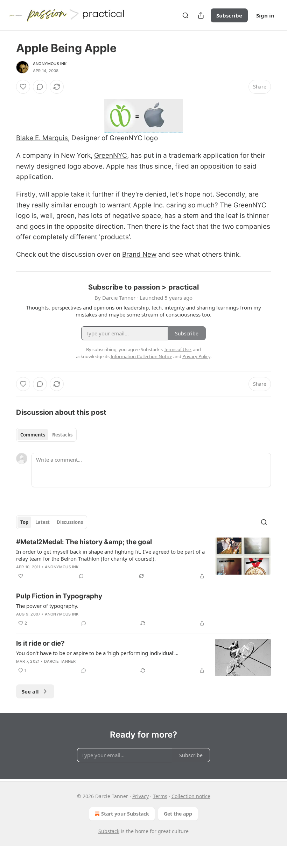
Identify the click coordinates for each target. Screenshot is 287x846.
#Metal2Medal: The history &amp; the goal (84, 542)
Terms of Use (177, 349)
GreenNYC (110, 155)
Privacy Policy (196, 356)
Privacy (140, 796)
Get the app (178, 813)
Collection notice (191, 796)
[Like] (23, 87)
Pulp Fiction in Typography (59, 596)
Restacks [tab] (62, 435)
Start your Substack (125, 813)
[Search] (185, 15)
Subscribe (229, 15)
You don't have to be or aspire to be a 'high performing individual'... (97, 652)
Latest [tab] (42, 522)
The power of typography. (47, 605)
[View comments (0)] (40, 87)
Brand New (139, 254)
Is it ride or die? (40, 643)
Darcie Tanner (60, 661)
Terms (160, 796)
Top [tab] (24, 522)
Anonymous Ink (50, 63)
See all (30, 691)
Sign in (265, 15)
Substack (108, 831)
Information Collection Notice (141, 356)
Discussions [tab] (70, 522)
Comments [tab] (32, 435)
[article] (143, 559)
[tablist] (46, 435)
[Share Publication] (201, 15)
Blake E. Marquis (42, 138)
